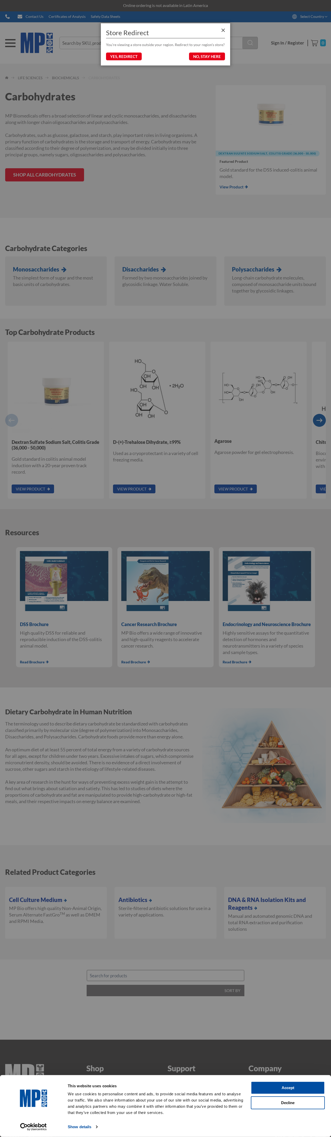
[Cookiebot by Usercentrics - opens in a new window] (33, 1127)
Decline (288, 1102)
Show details (79, 1127)
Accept (288, 1087)
